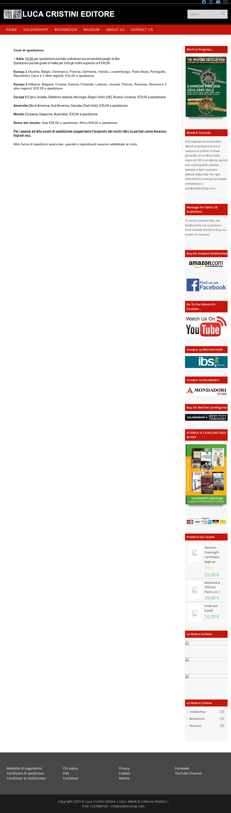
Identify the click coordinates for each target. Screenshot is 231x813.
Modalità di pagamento (24, 768)
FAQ (66, 773)
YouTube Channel (188, 773)
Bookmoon (197, 719)
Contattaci (70, 778)
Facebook (182, 768)
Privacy (124, 768)
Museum (195, 726)
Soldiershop (197, 712)
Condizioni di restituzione (26, 778)
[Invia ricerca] (223, 14)
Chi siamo (70, 768)
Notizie (124, 778)
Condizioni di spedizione (25, 773)
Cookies (124, 773)
